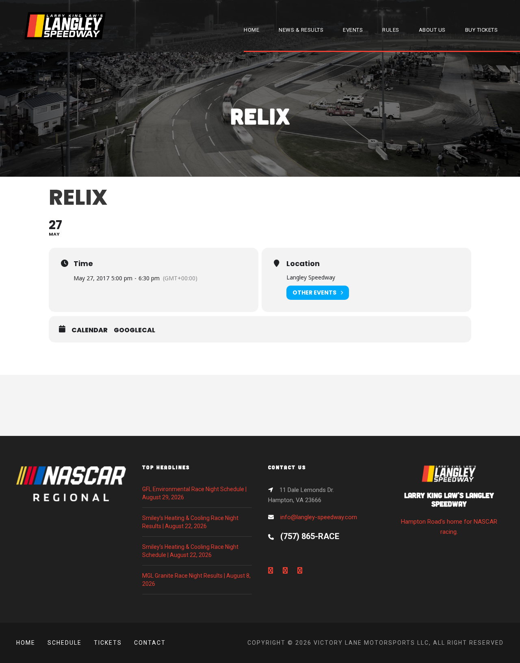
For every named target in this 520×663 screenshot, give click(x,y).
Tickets (108, 642)
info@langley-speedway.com (318, 517)
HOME (251, 30)
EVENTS (353, 30)
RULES (390, 30)
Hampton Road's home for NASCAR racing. (449, 513)
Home (25, 642)
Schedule (65, 642)
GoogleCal (134, 330)
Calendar (90, 330)
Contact (150, 642)
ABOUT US (432, 30)
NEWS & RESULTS (301, 30)
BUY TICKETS (481, 30)
